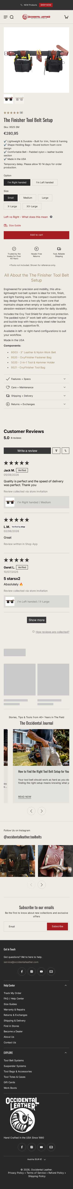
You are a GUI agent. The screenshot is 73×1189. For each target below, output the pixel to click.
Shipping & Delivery (14, 1020)
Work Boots (10, 1088)
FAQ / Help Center (14, 998)
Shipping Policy (36, 1176)
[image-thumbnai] (8, 99)
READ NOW (14, 796)
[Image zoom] (36, 60)
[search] (11, 17)
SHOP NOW (46, 5)
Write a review (27, 451)
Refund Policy (56, 1172)
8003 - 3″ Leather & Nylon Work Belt (33, 352)
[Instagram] (32, 971)
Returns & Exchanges (15, 1015)
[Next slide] (42, 885)
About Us (9, 1036)
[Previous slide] (31, 811)
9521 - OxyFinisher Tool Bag (28, 367)
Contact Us (10, 1042)
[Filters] (56, 451)
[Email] (51, 971)
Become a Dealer (13, 1031)
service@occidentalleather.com (21, 962)
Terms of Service (36, 1172)
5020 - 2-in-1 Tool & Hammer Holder (33, 362)
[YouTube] (41, 971)
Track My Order (12, 993)
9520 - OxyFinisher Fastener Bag (31, 357)
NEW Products (30, 5)
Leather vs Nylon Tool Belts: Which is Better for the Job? (37, 773)
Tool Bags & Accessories (18, 1071)
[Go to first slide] (42, 811)
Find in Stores (11, 1026)
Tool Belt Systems (14, 1060)
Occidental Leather (41, 1169)
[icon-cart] (65, 17)
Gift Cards (9, 1082)
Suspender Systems (15, 1065)
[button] (12, 112)
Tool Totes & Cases (14, 1076)
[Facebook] (22, 971)
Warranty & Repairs (14, 1009)
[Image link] (17, 861)
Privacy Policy (16, 1172)
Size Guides (10, 1004)
